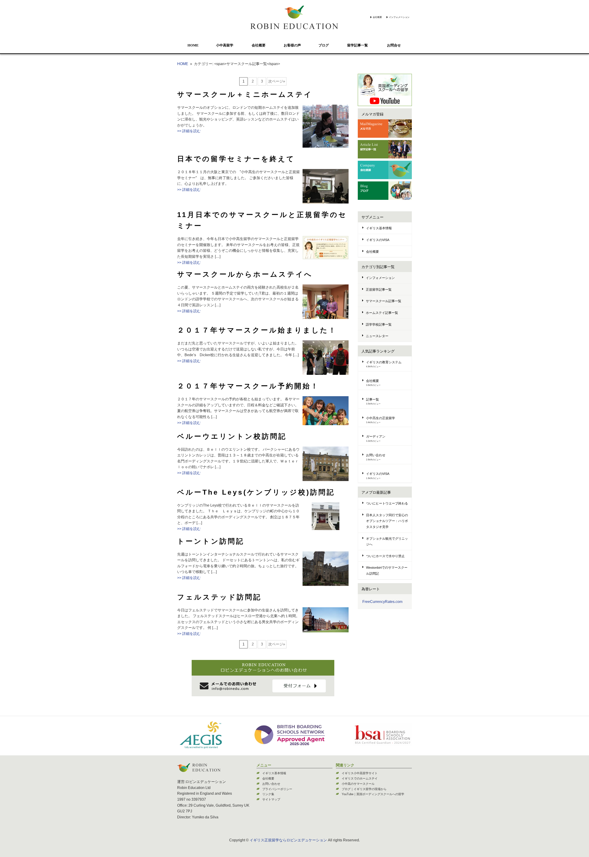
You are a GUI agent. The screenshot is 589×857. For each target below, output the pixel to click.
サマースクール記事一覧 (383, 301)
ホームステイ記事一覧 (382, 313)
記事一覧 (372, 399)
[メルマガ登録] (385, 128)
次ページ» (276, 81)
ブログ (323, 45)
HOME (193, 45)
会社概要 (377, 17)
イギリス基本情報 (379, 228)
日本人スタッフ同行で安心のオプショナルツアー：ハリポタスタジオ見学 (387, 521)
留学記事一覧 (357, 45)
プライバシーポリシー (277, 789)
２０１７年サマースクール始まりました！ (257, 330)
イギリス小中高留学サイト (360, 773)
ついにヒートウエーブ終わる (387, 503)
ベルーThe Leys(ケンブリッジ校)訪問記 (256, 492)
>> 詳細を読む (189, 131)
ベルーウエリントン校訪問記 (232, 436)
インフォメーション (399, 17)
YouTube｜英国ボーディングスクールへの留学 (373, 794)
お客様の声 (292, 45)
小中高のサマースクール (358, 783)
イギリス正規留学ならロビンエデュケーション (288, 840)
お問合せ (394, 45)
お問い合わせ (375, 455)
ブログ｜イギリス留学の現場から (364, 789)
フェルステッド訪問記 (219, 597)
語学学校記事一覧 (379, 324)
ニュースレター (377, 336)
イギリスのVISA (377, 240)
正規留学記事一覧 (379, 289)
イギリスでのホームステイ (360, 778)
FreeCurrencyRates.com (382, 602)
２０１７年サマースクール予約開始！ (248, 386)
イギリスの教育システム (383, 362)
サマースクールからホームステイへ (245, 274)
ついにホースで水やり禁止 (385, 556)
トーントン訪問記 (210, 541)
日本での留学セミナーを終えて (236, 159)
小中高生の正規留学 (380, 418)
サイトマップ (271, 799)
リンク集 (268, 794)
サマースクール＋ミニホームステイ (244, 94)
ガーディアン (375, 436)
